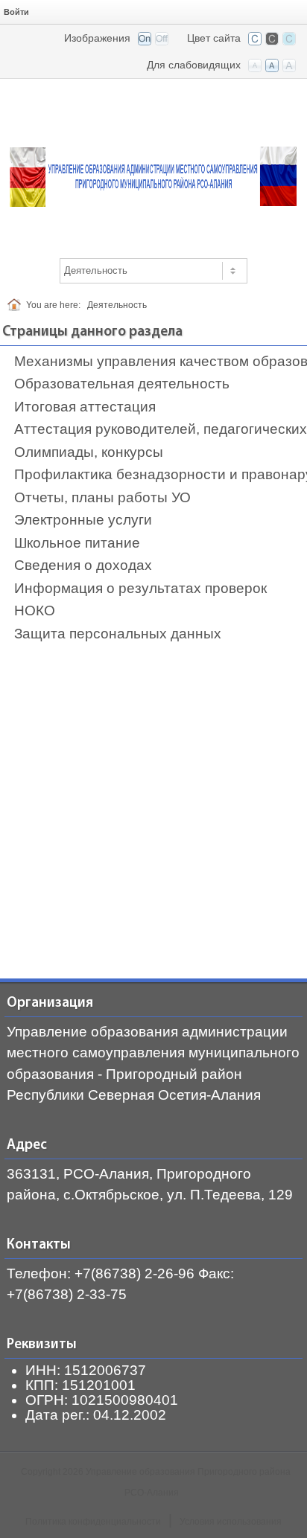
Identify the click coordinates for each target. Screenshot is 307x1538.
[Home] (16, 305)
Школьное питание (77, 543)
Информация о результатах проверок (140, 588)
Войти (16, 11)
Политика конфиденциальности (93, 1521)
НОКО (34, 610)
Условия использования (231, 1521)
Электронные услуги (83, 520)
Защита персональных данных (117, 633)
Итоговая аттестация (85, 406)
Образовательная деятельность (122, 383)
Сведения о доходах (83, 565)
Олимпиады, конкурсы (88, 452)
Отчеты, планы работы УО (102, 497)
